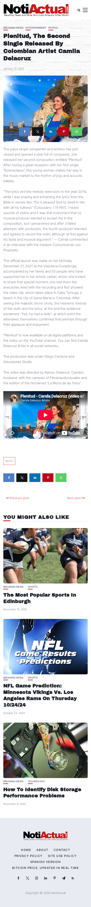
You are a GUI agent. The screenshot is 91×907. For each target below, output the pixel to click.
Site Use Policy (62, 855)
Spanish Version (45, 861)
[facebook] (24, 131)
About (42, 849)
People (53, 28)
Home (26, 849)
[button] (85, 10)
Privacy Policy (28, 855)
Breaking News (13, 28)
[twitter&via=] (37, 131)
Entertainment (36, 28)
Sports (33, 587)
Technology (36, 781)
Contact (62, 849)
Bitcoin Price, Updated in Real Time (45, 867)
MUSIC (9, 460)
